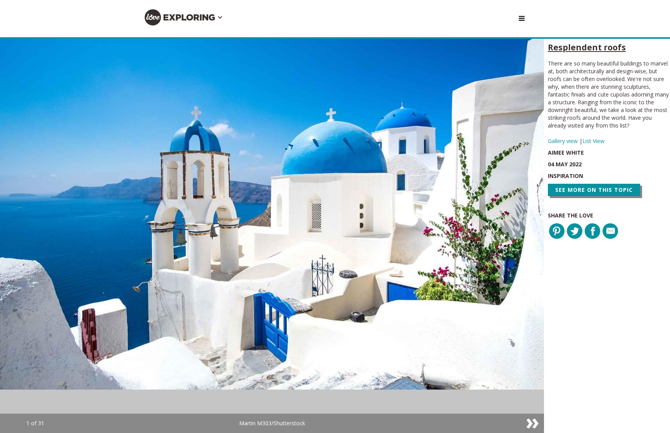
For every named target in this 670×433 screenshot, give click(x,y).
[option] (272, 236)
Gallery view (563, 141)
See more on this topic (594, 189)
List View (593, 141)
